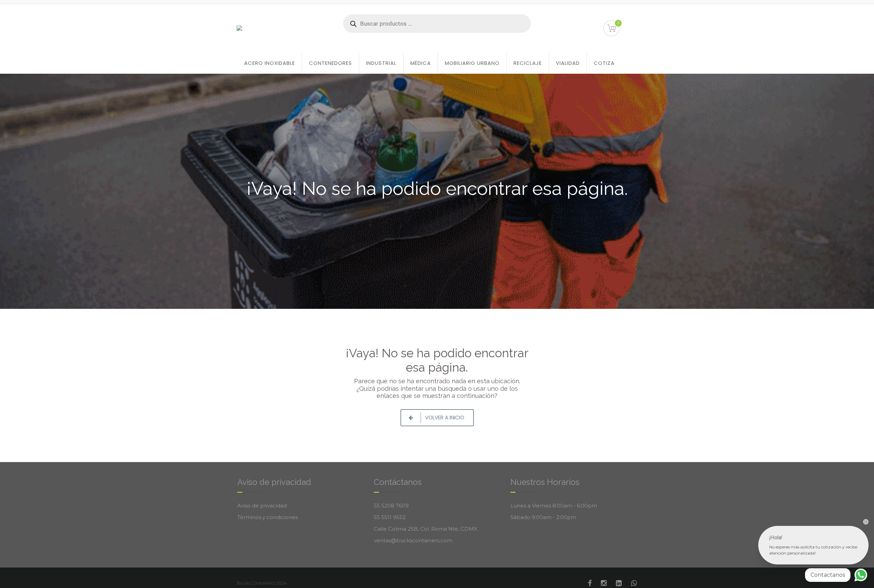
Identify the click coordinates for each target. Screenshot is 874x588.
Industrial (381, 63)
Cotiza (604, 63)
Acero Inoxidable (269, 63)
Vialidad (568, 63)
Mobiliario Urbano (472, 63)
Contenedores (330, 63)
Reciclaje (527, 63)
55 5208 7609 (391, 505)
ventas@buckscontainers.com (413, 540)
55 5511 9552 (390, 517)
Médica (420, 63)
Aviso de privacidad (262, 505)
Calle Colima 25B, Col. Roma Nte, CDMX (425, 529)
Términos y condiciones (267, 517)
